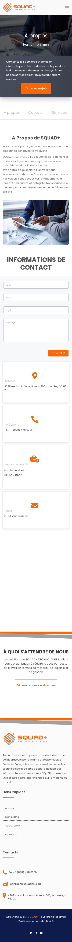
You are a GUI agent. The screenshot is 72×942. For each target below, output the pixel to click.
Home (27, 44)
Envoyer (58, 353)
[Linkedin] (41, 932)
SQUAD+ (33, 917)
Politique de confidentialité (36, 921)
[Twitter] (31, 932)
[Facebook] (36, 932)
